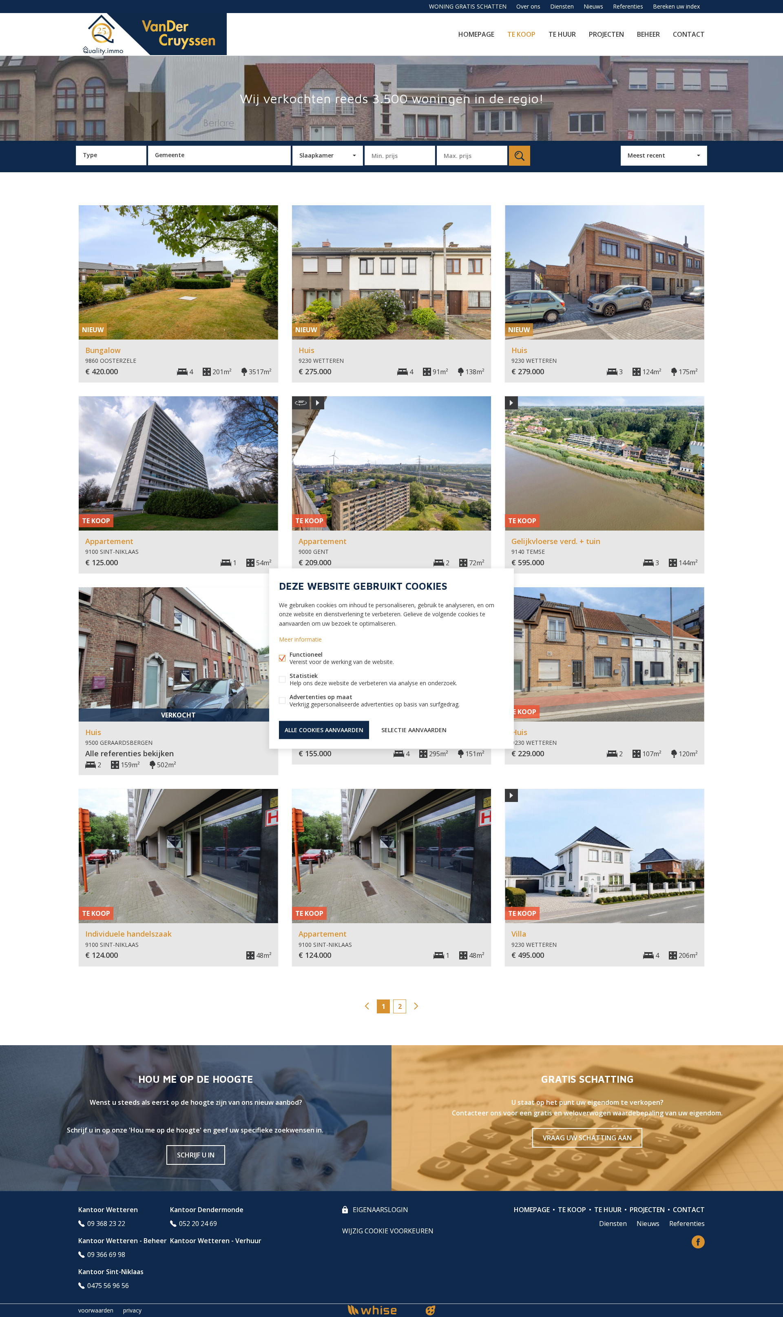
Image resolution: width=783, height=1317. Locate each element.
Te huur (562, 34)
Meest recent (646, 155)
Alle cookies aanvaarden (324, 729)
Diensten (562, 6)
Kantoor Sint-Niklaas (111, 1271)
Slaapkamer (316, 155)
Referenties (628, 6)
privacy (132, 1310)
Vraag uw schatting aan (587, 1137)
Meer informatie (300, 639)
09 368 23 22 (106, 1223)
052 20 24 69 (198, 1223)
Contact (689, 34)
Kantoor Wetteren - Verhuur (215, 1240)
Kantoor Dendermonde (206, 1209)
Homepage (476, 34)
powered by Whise (382, 1310)
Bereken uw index (676, 6)
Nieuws (593, 6)
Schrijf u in (196, 1154)
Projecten (606, 34)
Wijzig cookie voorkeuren (388, 1230)
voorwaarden (95, 1310)
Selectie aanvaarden (414, 729)
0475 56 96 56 (108, 1285)
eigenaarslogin (379, 1209)
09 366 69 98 (106, 1254)
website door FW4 (431, 1310)
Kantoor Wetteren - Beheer (122, 1240)
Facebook (698, 1241)
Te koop (521, 34)
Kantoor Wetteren (108, 1209)
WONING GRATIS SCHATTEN (468, 6)
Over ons (528, 6)
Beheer (648, 34)
